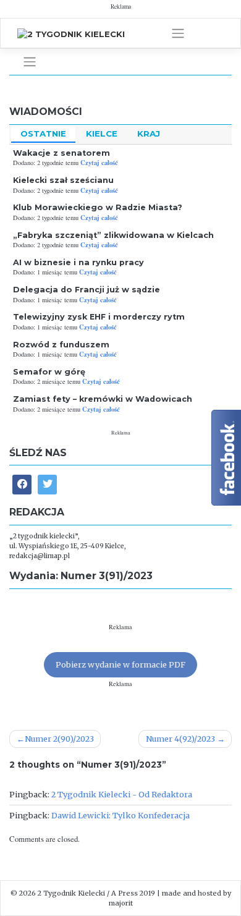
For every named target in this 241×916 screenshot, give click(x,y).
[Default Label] (47, 484)
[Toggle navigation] (178, 33)
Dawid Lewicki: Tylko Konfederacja (120, 815)
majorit (121, 903)
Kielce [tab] (101, 133)
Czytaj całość (99, 163)
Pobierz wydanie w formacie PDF (120, 664)
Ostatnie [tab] (43, 133)
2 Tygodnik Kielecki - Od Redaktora (121, 794)
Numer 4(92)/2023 (180, 739)
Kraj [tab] (148, 133)
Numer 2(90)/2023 (59, 739)
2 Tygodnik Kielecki (71, 893)
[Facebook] (22, 484)
